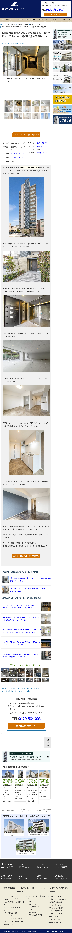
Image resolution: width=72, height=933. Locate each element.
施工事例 (69, 20)
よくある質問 (23, 877)
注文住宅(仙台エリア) (56, 902)
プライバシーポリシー (56, 920)
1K (37, 146)
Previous (5, 72)
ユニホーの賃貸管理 (55, 911)
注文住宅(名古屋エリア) (56, 896)
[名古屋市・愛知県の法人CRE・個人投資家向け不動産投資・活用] (26, 761)
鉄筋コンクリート (18, 153)
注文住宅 (30, 810)
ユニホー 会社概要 (55, 914)
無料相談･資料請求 (56, 14)
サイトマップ (53, 917)
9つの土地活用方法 (43, 20)
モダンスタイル (42, 143)
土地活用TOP (9, 896)
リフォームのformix (55, 905)
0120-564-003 (55, 9)
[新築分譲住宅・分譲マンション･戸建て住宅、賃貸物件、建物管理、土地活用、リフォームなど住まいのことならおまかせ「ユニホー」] (14, 4)
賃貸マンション (35, 24)
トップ (2, 20)
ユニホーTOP (61, 931)
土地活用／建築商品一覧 (31, 20)
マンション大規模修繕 (56, 908)
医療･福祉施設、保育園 (35, 915)
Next (47, 72)
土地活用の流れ (24, 865)
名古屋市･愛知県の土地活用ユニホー (14, 9)
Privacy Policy (49, 931)
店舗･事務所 (39, 810)
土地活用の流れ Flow (20, 20)
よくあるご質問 (62, 20)
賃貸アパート (14, 810)
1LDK (41, 146)
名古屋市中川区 (19, 44)
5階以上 (4, 691)
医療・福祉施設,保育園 (47, 810)
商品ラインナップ (42, 865)
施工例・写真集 (42, 877)
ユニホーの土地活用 (10, 20)
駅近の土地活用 (7, 44)
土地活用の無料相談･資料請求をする (26, 135)
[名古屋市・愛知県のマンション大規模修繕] (62, 122)
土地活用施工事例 (22, 24)
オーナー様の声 (53, 20)
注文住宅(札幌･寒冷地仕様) (58, 899)
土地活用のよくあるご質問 (13, 919)
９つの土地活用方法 (61, 865)
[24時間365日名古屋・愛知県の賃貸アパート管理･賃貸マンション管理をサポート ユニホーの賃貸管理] (62, 112)
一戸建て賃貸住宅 (22, 810)
